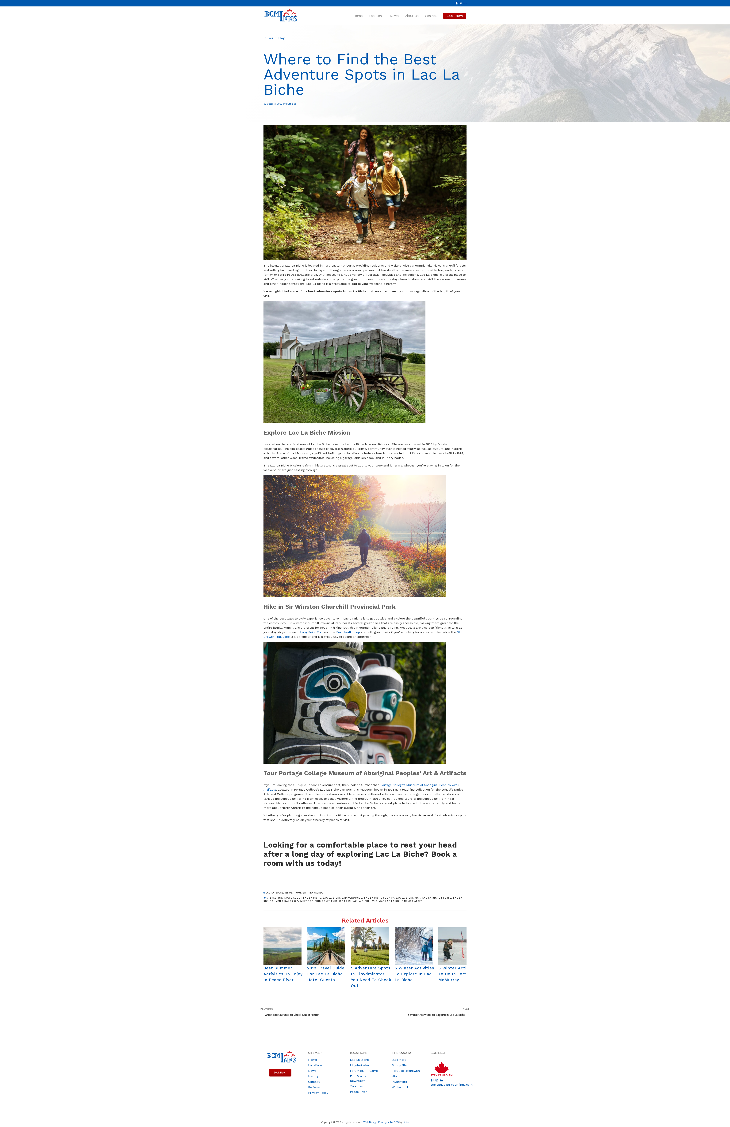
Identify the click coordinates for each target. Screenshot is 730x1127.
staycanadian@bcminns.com (452, 1084)
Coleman (356, 1086)
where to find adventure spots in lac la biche (335, 901)
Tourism (300, 892)
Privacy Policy (318, 1093)
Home (358, 16)
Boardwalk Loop (348, 632)
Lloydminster (359, 1065)
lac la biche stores (436, 897)
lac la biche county (379, 897)
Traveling (316, 892)
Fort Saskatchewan (406, 1071)
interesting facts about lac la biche (293, 897)
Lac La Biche (274, 892)
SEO (396, 1122)
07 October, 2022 (272, 104)
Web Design (370, 1122)
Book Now (454, 16)
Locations (376, 16)
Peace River (358, 1092)
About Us (412, 16)
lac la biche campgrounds (342, 897)
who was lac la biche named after (397, 901)
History (313, 1076)
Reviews (314, 1087)
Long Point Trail (311, 632)
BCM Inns (291, 104)
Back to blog (276, 38)
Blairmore (399, 1059)
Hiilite (406, 1122)
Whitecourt (400, 1087)
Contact (431, 16)
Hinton (397, 1076)
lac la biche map (408, 897)
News (394, 16)
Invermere (399, 1082)
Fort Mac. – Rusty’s (364, 1071)
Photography (385, 1122)
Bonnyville (399, 1065)
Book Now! (280, 1072)
